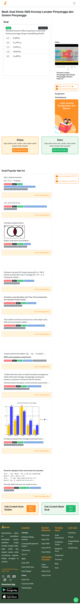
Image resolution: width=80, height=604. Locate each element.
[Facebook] (8, 576)
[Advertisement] (26, 64)
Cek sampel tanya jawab (66, 89)
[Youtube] (14, 576)
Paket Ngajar (26, 571)
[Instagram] (3, 576)
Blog (56, 564)
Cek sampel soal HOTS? (66, 181)
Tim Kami (58, 559)
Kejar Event (46, 571)
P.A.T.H (24, 554)
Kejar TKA (45, 539)
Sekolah (25, 533)
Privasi (70, 537)
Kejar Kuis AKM (27, 584)
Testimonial (59, 555)
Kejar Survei (46, 575)
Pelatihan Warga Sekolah (28, 538)
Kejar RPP (25, 563)
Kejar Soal (71, 508)
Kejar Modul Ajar (28, 567)
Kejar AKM (45, 544)
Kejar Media (46, 552)
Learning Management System (30, 545)
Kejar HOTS (46, 548)
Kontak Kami (73, 548)
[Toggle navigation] (74, 3)
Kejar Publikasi (45, 566)
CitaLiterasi (26, 550)
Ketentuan (72, 533)
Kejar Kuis (31, 508)
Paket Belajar (27, 588)
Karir (56, 568)
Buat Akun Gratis (20, 150)
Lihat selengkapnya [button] (41, 195)
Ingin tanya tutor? (63, 86)
